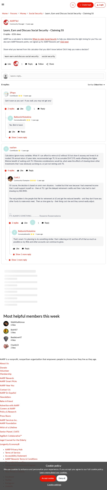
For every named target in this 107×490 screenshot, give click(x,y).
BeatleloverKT (16, 337)
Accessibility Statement (16, 456)
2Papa (13, 93)
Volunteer (4, 371)
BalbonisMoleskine (22, 117)
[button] (2, 5)
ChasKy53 (15, 345)
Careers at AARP (7, 409)
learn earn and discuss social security (21, 56)
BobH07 (14, 330)
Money (23, 13)
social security (48, 56)
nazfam (13, 148)
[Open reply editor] (53, 76)
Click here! (64, 42)
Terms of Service (12, 453)
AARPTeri (14, 21)
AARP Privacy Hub (13, 450)
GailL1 (17, 177)
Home (5, 13)
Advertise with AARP (9, 405)
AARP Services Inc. (8, 420)
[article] (53, 101)
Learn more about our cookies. (53, 473)
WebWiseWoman (18, 322)
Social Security (36, 13)
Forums (13, 13)
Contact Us (5, 390)
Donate (3, 368)
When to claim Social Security (44, 39)
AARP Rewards (7, 378)
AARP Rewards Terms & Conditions (21, 459)
